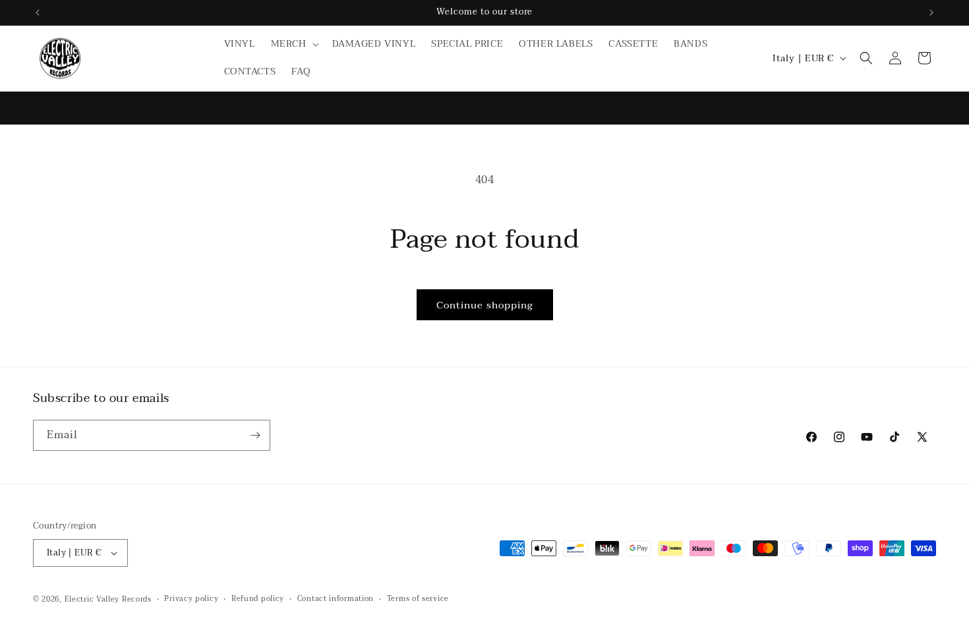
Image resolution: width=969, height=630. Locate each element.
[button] (293, 44)
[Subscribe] (255, 435)
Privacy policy (191, 599)
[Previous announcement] (37, 12)
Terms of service (418, 599)
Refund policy (257, 599)
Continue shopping (484, 305)
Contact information (335, 599)
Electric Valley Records (108, 599)
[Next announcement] (931, 12)
